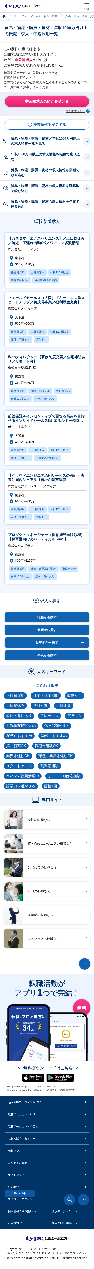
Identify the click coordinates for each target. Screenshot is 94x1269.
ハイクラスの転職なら (44, 938)
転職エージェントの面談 (23, 1126)
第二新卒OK (16, 746)
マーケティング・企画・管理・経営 (35, 16)
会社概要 (13, 1187)
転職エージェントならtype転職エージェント (24, 6)
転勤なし (74, 695)
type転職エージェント (4, 16)
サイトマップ (16, 1175)
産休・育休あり (19, 716)
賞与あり (74, 716)
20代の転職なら (39, 891)
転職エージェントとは (21, 1114)
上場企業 (63, 706)
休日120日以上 (56, 726)
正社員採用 (15, 695)
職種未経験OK (46, 746)
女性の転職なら (39, 820)
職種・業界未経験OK (55, 756)
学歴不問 (40, 706)
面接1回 (50, 786)
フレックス (49, 716)
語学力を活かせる (20, 786)
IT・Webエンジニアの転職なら (50, 843)
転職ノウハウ (16, 1150)
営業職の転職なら (40, 915)
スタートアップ (19, 766)
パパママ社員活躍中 (22, 776)
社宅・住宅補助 (46, 695)
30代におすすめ (54, 736)
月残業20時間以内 (21, 726)
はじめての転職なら (42, 867)
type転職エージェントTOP (24, 1102)
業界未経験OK (18, 756)
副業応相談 (49, 766)
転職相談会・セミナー (21, 1138)
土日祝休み (15, 706)
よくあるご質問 (17, 1163)
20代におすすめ (19, 736)
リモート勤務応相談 (64, 776)
